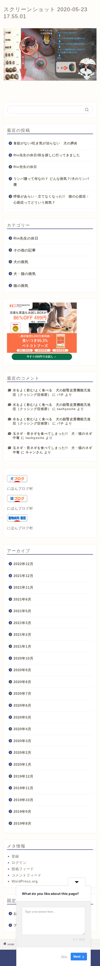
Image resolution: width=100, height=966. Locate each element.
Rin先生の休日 (25, 167)
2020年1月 (22, 764)
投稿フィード (23, 869)
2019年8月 (22, 823)
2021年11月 (23, 587)
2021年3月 (22, 623)
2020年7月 (22, 693)
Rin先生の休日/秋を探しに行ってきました (46, 155)
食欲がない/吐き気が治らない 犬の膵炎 (45, 143)
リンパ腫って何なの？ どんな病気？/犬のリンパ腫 (51, 182)
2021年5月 (22, 611)
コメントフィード (26, 875)
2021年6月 (22, 599)
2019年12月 (23, 776)
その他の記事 (24, 250)
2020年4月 (22, 729)
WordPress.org (25, 881)
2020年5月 (22, 717)
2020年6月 (22, 705)
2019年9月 (22, 811)
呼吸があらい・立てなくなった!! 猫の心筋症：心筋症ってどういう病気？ (51, 199)
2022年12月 (23, 564)
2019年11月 (23, 788)
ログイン (19, 863)
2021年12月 (23, 576)
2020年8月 (22, 682)
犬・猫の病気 (24, 274)
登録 (15, 856)
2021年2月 (22, 634)
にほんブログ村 (20, 488)
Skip (64, 956)
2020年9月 (22, 670)
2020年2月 (22, 752)
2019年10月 (23, 800)
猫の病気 (20, 286)
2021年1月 (22, 646)
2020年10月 (23, 658)
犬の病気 (20, 262)
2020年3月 (22, 741)
